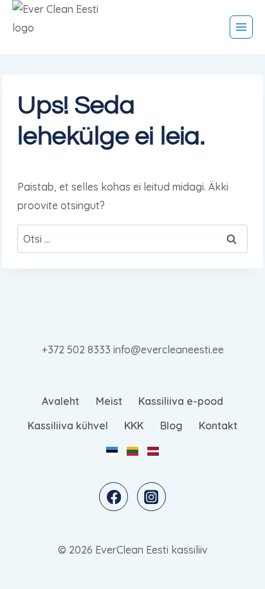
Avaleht (60, 401)
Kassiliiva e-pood (180, 401)
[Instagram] (151, 496)
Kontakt (218, 425)
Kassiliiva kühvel (68, 425)
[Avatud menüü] (241, 27)
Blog (171, 425)
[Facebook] (113, 496)
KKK (133, 425)
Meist (109, 401)
